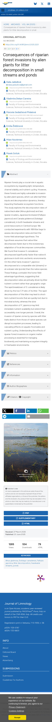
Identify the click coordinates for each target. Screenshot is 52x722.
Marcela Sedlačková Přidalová (21, 112)
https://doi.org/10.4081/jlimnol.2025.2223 (22, 45)
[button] (7, 411)
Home (6, 24)
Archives (15, 24)
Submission (8, 676)
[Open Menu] (2, 10)
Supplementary (26, 518)
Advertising (8, 660)
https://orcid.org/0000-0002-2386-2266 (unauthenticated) (26, 115)
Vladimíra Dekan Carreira (18, 98)
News (5, 656)
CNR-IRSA (20, 614)
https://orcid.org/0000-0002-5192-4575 (20, 142)
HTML (27, 523)
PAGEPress (27, 611)
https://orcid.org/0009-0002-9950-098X (20, 88)
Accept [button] (17, 717)
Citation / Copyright (20, 397)
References (14, 364)
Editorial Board (9, 652)
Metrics (12, 353)
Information (14, 375)
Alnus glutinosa (12, 561)
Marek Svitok (12, 153)
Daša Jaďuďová (13, 82)
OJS (26, 617)
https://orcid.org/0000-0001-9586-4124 (20, 101)
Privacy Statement (17, 707)
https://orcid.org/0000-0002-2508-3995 (20, 129)
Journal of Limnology (18, 10)
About (5, 648)
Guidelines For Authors (13, 680)
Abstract (13, 174)
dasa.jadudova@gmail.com (20, 85)
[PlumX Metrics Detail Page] (40, 578)
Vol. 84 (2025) (28, 24)
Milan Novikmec (14, 139)
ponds (15, 566)
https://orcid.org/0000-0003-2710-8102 (20, 156)
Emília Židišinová (14, 126)
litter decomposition (22, 563)
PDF (27, 513)
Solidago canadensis (27, 561)
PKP (15, 617)
